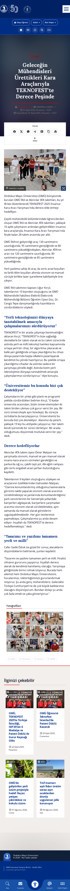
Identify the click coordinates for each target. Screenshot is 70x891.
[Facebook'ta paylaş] (14, 131)
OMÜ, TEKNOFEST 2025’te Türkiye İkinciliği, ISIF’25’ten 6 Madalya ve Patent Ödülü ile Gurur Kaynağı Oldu (19, 727)
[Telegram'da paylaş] (35, 131)
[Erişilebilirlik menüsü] (35, 884)
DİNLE (35, 141)
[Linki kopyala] (48, 131)
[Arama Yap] (42, 30)
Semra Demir (24, 107)
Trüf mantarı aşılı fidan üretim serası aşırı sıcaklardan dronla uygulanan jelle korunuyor (50, 793)
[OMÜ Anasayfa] (21, 30)
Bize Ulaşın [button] (49, 22)
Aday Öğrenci (22, 22)
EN (49, 29)
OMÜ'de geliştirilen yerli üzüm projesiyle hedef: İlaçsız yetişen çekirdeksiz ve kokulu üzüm (18, 793)
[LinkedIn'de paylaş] (42, 131)
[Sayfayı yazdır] (55, 131)
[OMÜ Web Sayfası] (9, 9)
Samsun (39, 659)
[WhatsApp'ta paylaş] (28, 131)
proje (36, 56)
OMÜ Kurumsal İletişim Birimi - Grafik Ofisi (24, 867)
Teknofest (26, 659)
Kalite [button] (35, 22)
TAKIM (52, 659)
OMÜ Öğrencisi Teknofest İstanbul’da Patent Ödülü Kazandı (49, 720)
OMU (13, 659)
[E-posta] (28, 30)
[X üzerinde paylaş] (21, 131)
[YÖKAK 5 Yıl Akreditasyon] (33, 9)
